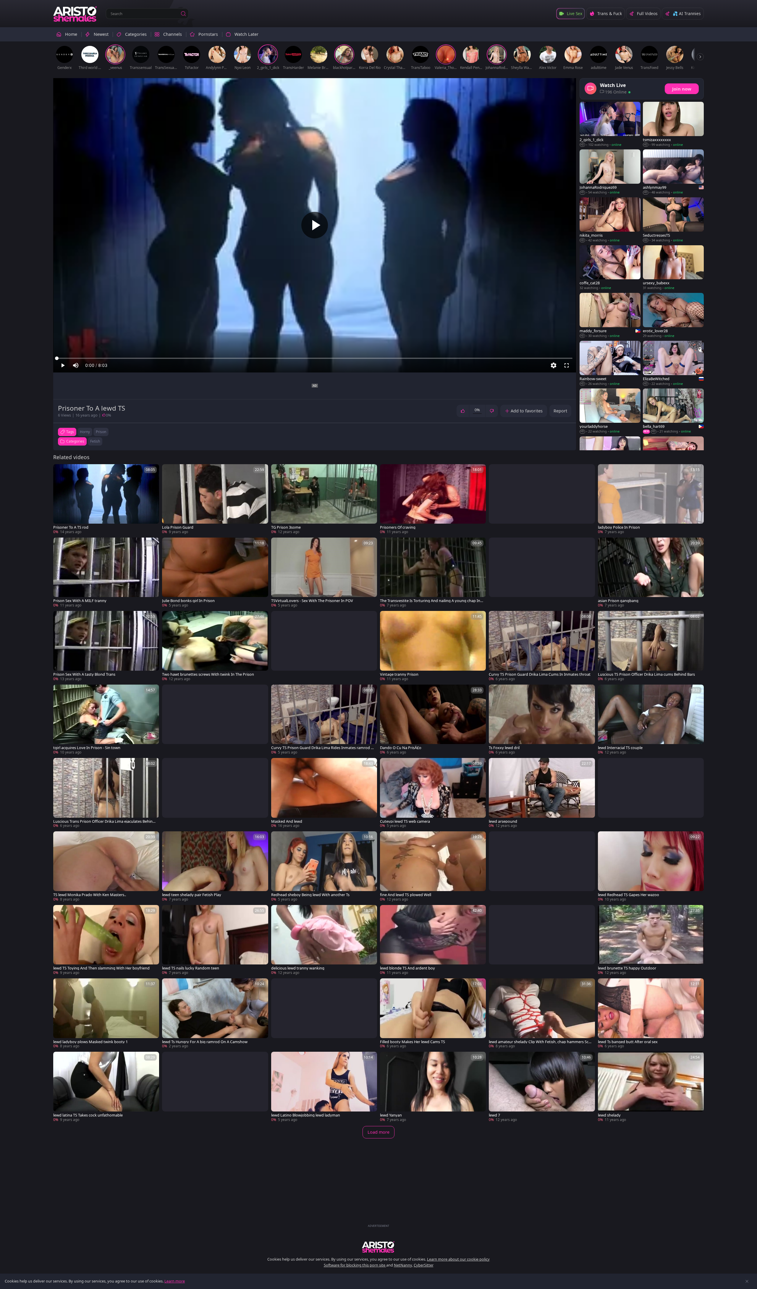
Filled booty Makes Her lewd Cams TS (412, 1042)
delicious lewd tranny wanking (297, 968)
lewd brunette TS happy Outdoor (627, 968)
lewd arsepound (503, 821)
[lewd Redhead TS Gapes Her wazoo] (651, 866)
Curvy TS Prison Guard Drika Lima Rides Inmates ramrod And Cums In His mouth (322, 748)
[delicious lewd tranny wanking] (324, 940)
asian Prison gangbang (618, 601)
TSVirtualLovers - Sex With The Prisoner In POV (312, 601)
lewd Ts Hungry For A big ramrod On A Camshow (205, 1042)
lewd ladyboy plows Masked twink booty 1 (90, 1042)
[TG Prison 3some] (324, 499)
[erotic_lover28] (673, 315)
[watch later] (60, 471)
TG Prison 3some (286, 527)
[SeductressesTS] (673, 220)
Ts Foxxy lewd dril (504, 748)
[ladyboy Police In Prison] (651, 499)
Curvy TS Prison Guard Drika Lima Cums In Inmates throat (540, 674)
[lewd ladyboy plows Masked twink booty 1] (106, 1013)
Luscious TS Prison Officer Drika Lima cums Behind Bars (646, 674)
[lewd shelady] (651, 1087)
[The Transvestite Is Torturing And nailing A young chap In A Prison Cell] (433, 573)
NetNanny (403, 1265)
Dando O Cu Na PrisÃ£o (400, 748)
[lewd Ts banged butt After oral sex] (651, 1013)
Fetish (95, 441)
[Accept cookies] (747, 1281)
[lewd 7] (542, 1087)
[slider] (314, 358)
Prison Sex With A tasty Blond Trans (84, 674)
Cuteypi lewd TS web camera (405, 821)
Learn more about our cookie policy (458, 1259)
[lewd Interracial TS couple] (651, 720)
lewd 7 (494, 1115)
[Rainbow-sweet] (610, 363)
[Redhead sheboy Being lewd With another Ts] (324, 866)
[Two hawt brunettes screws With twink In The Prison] (215, 646)
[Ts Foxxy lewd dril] (542, 720)
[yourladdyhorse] (610, 411)
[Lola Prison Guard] (215, 499)
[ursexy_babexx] (673, 268)
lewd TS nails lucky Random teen (190, 968)
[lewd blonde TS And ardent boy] (433, 940)
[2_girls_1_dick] (610, 124)
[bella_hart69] (673, 411)
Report (560, 411)
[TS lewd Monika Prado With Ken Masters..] (106, 866)
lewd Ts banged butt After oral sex (628, 1042)
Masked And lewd (286, 821)
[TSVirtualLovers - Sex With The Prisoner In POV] (324, 573)
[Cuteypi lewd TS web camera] (433, 793)
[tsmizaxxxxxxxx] (673, 124)
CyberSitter (424, 1265)
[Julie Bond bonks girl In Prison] (215, 573)
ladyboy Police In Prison (619, 527)
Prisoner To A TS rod (70, 527)
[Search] (183, 14)
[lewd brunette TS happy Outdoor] (651, 940)
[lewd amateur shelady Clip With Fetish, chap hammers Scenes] (542, 1013)
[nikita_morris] (610, 220)
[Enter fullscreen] (566, 365)
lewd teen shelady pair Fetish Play (191, 895)
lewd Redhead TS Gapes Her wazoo (628, 895)
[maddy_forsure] (610, 315)
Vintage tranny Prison (399, 674)
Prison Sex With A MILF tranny (79, 601)
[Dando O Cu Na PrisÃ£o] (433, 720)
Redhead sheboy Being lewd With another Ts (310, 895)
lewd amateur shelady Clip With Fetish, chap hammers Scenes (540, 1042)
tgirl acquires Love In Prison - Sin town (86, 748)
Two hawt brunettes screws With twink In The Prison (208, 674)
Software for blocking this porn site (355, 1265)
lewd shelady (609, 1115)
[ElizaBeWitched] (673, 363)
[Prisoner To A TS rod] (106, 499)
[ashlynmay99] (673, 172)
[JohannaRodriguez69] (610, 172)
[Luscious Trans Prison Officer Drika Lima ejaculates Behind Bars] (106, 793)
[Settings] (553, 365)
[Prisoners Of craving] (433, 499)
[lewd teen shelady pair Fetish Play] (215, 866)
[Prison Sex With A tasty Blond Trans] (106, 646)
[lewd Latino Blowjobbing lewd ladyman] (324, 1087)
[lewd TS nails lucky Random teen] (215, 940)
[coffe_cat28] (610, 268)
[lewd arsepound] (542, 793)
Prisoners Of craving (397, 527)
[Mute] (76, 365)
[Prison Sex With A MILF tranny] (106, 573)
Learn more (174, 1281)
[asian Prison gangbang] (651, 573)
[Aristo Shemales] (75, 14)
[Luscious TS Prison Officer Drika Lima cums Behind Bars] (651, 646)
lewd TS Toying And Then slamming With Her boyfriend (101, 968)
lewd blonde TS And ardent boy (407, 968)
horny (85, 431)
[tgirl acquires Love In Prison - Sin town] (106, 720)
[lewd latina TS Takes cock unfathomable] (106, 1087)
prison (101, 431)
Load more (378, 1132)
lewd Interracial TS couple (620, 748)
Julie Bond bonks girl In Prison (188, 601)
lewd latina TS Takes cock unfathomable (88, 1115)
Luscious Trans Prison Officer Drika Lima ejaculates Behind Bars (104, 821)
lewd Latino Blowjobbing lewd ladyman (305, 1115)
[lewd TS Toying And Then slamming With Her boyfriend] (106, 940)
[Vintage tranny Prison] (433, 646)
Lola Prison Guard (177, 527)
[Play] (314, 225)
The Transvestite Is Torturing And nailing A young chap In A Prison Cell (431, 601)
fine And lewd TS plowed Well (405, 895)
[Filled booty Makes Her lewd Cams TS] (433, 1013)
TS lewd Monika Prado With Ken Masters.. (89, 895)
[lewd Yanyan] (433, 1087)
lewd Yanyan (391, 1115)
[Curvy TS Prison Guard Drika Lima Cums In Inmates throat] (542, 646)
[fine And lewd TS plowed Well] (433, 866)
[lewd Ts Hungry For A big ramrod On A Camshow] (215, 1013)
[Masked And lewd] (324, 793)
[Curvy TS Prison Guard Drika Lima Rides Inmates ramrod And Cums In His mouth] (324, 720)
